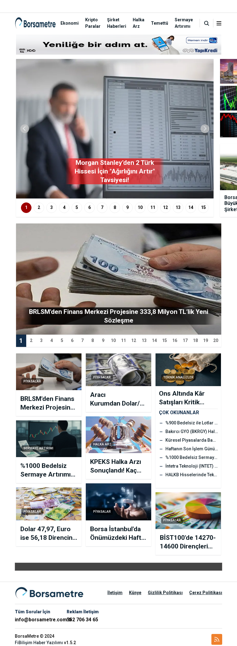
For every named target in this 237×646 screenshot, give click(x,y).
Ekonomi (69, 23)
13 (178, 207)
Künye (135, 592)
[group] (115, 128)
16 (174, 340)
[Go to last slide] (24, 128)
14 (190, 207)
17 (185, 340)
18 (195, 340)
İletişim (115, 592)
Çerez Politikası (205, 592)
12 (165, 207)
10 (140, 207)
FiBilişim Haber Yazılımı (39, 642)
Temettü (159, 23)
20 (215, 340)
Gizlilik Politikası (165, 592)
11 (152, 207)
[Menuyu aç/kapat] (219, 23)
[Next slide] (205, 128)
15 (203, 207)
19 (205, 340)
